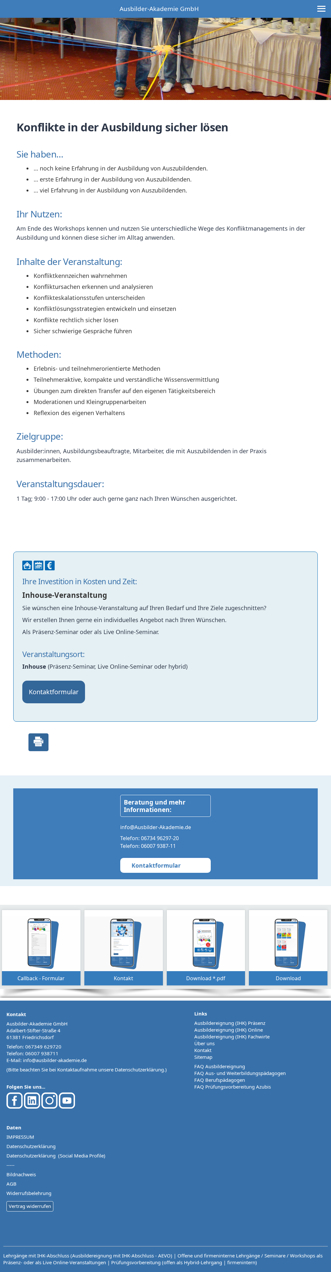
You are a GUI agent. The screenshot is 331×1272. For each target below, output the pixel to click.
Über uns (204, 1043)
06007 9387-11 (158, 846)
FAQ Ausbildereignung (219, 1066)
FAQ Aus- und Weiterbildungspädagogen (240, 1073)
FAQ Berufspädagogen (219, 1080)
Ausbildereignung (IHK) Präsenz (229, 1023)
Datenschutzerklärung (139, 1069)
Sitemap (203, 1057)
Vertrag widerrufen (30, 1206)
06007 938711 (42, 1053)
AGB (11, 1183)
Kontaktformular (54, 691)
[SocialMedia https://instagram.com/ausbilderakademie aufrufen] (49, 1106)
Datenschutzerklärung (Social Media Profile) (55, 1155)
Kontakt (202, 1050)
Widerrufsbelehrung (28, 1193)
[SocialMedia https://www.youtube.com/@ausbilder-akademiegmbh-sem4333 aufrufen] (67, 1106)
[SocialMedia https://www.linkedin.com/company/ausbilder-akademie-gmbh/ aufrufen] (32, 1106)
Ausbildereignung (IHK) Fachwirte (232, 1036)
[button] (41, 948)
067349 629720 (43, 1046)
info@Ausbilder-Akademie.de (155, 827)
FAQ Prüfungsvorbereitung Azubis (232, 1086)
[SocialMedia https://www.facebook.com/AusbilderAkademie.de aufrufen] (14, 1106)
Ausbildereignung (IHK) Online (228, 1029)
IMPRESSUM (20, 1137)
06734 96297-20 (160, 838)
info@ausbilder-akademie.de (55, 1060)
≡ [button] (321, 9)
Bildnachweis (21, 1174)
